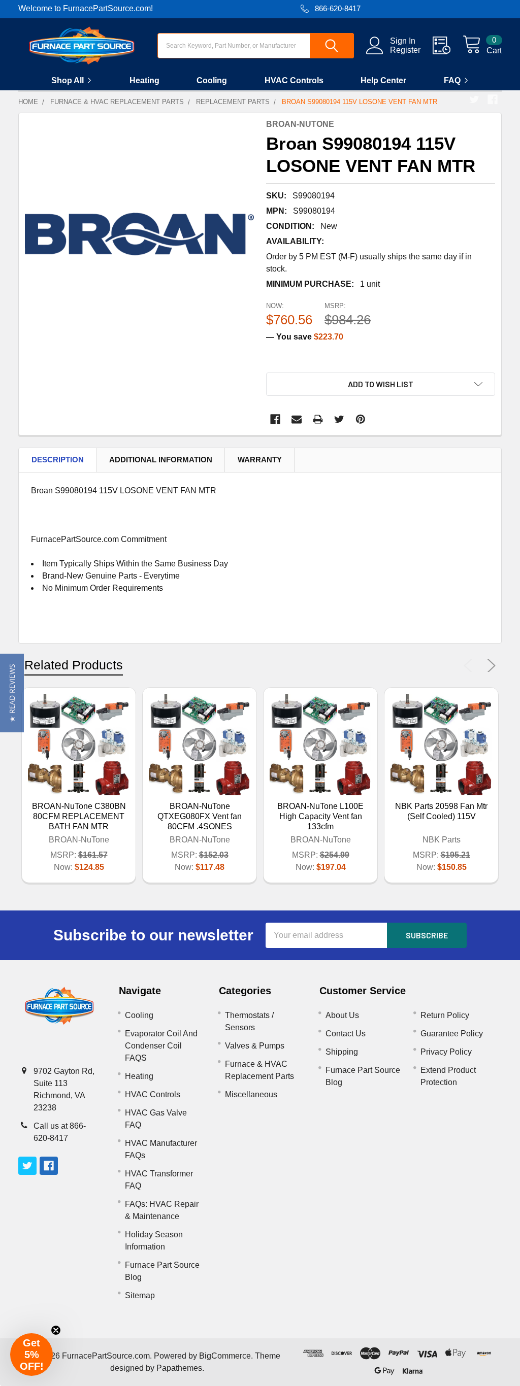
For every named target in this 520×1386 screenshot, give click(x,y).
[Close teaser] (56, 1330)
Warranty (260, 459)
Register (405, 50)
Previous (470, 665)
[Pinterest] (360, 419)
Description (57, 459)
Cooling (212, 80)
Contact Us (346, 1033)
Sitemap (140, 1295)
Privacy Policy (446, 1051)
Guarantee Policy (451, 1033)
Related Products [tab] (73, 665)
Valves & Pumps (254, 1045)
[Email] (296, 419)
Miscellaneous (251, 1094)
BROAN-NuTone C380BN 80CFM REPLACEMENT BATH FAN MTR (79, 816)
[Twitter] (474, 99)
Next (489, 665)
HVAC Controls (294, 80)
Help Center (383, 80)
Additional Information (160, 459)
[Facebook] (492, 99)
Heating (144, 80)
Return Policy (444, 1015)
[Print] (318, 419)
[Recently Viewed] (448, 45)
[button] (12, 693)
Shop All (67, 80)
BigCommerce (225, 1355)
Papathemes (179, 1368)
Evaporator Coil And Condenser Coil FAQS (161, 1045)
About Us (342, 1015)
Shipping (342, 1051)
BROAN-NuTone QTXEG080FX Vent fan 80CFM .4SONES (199, 816)
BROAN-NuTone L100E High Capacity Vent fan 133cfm (320, 816)
